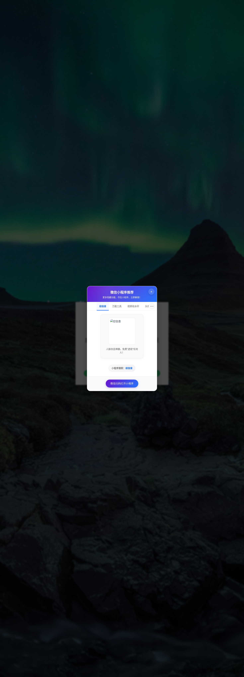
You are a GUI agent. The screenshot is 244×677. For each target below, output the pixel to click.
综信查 (102, 306)
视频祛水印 (133, 306)
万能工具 (117, 306)
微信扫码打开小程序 (122, 383)
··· (152, 306)
